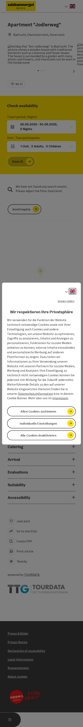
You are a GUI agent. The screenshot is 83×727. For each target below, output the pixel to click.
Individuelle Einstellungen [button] (38, 423)
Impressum (60, 398)
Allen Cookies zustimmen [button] (38, 411)
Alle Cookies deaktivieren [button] (39, 435)
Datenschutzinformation (35, 393)
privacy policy (66, 301)
